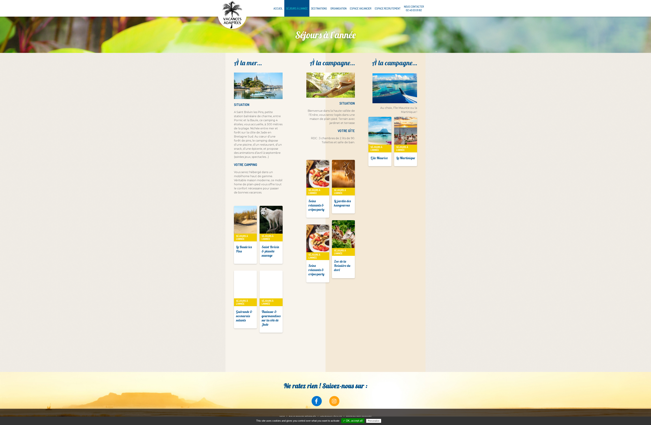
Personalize (373, 421)
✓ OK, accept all (353, 420)
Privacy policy (390, 420)
